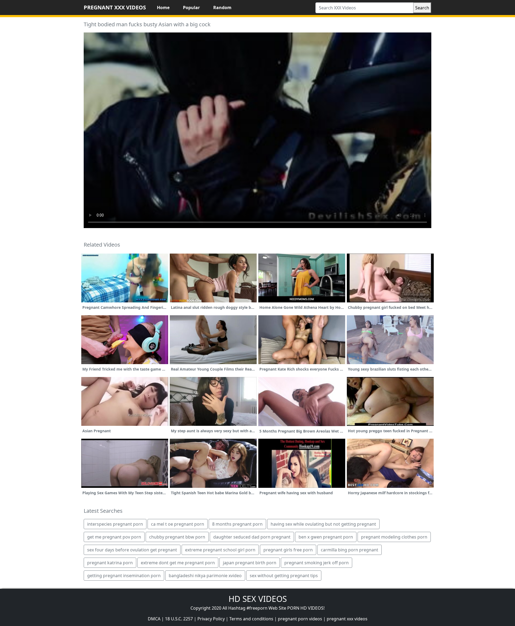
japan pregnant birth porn (249, 563)
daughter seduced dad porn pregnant (251, 537)
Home (163, 7)
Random (222, 7)
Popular (191, 7)
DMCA (154, 619)
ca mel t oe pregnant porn (177, 524)
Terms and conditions (251, 619)
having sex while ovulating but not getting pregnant (323, 524)
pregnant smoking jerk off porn (316, 563)
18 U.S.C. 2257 (179, 619)
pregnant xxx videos (347, 619)
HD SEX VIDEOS (258, 598)
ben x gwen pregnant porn (326, 537)
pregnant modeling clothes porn (394, 537)
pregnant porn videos (300, 619)
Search (422, 8)
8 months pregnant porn (237, 524)
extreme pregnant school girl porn (220, 550)
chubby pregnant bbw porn (177, 537)
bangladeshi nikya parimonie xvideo (205, 576)
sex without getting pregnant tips (284, 576)
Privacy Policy (211, 619)
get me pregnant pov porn (114, 537)
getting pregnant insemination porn (124, 576)
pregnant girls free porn (288, 550)
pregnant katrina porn (110, 563)
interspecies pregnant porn (115, 524)
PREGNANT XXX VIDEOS (115, 7)
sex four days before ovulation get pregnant (132, 550)
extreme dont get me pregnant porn (178, 563)
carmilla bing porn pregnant (349, 550)
